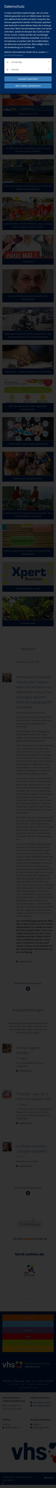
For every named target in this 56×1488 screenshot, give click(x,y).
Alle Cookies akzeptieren (28, 85)
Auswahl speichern (28, 78)
